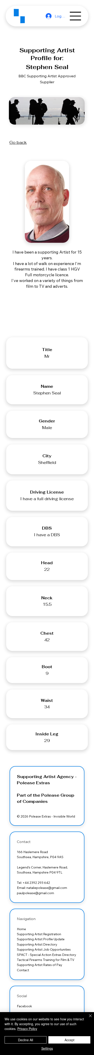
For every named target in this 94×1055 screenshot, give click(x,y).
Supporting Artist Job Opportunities (44, 949)
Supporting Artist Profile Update (41, 939)
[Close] (87, 1018)
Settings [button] (47, 1048)
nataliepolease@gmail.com (46, 888)
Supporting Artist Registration (39, 934)
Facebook (24, 1006)
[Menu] (75, 16)
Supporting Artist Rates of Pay (40, 965)
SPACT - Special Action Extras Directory (46, 955)
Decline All (25, 1040)
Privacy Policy (27, 1028)
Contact (23, 970)
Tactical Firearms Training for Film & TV (46, 960)
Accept (69, 1040)
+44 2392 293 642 (36, 883)
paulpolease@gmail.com (35, 893)
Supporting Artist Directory (37, 944)
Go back (18, 142)
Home (21, 929)
